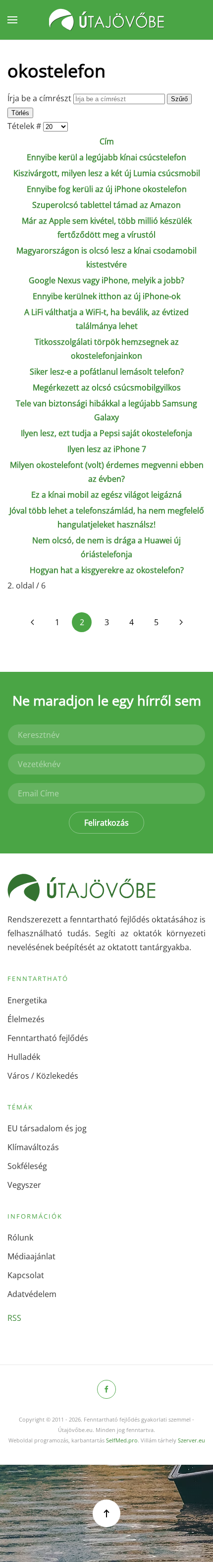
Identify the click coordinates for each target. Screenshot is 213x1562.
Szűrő (179, 99)
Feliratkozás (106, 822)
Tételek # (25, 126)
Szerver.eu (191, 1440)
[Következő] (181, 622)
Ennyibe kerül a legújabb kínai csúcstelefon (106, 157)
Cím (107, 141)
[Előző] (32, 622)
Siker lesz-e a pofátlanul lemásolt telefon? (107, 371)
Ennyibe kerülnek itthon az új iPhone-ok (106, 296)
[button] (12, 20)
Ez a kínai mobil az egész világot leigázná (106, 494)
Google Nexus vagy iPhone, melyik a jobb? (106, 280)
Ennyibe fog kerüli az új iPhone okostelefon (107, 189)
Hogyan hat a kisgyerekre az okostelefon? (107, 570)
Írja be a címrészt (40, 98)
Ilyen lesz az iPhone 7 (106, 449)
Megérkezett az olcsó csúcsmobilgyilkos (107, 387)
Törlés (20, 113)
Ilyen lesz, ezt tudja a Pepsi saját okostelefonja (106, 433)
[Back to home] (106, 20)
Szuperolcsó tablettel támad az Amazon (106, 204)
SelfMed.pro (122, 1440)
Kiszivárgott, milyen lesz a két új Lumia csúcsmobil (106, 173)
